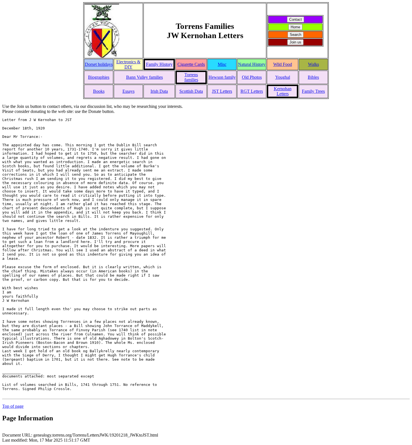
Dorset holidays (99, 64)
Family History (159, 64)
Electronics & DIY (128, 64)
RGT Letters (251, 91)
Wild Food (282, 64)
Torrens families (191, 77)
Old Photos (252, 77)
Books (99, 91)
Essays (128, 91)
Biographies (98, 77)
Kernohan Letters (282, 91)
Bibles (313, 77)
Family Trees (313, 91)
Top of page (13, 406)
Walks (313, 64)
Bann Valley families (144, 77)
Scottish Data (191, 91)
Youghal (282, 77)
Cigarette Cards (191, 64)
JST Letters (222, 91)
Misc (222, 64)
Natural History (251, 64)
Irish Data (159, 91)
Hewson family (222, 77)
